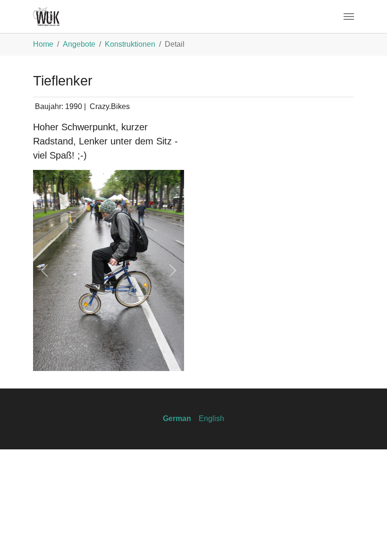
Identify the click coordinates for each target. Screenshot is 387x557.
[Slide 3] (125, 358)
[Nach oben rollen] (366, 536)
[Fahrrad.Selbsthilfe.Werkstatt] (46, 16)
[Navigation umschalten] (349, 16)
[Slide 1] (91, 358)
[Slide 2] (108, 358)
